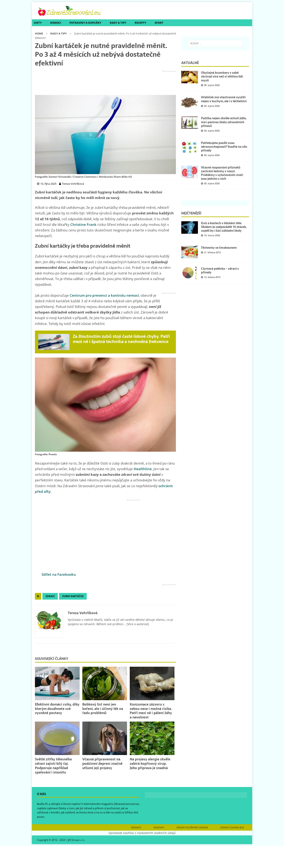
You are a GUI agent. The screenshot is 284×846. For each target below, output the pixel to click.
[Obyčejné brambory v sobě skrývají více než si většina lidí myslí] (189, 77)
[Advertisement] (105, 82)
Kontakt (159, 827)
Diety (38, 23)
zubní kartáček (73, 596)
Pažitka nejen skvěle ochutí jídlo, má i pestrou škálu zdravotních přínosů (223, 122)
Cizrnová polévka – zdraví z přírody (220, 270)
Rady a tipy (118, 23)
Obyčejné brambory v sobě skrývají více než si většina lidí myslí (222, 76)
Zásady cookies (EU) (232, 827)
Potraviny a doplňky (85, 23)
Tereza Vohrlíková (83, 613)
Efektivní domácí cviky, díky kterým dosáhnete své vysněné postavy (57, 709)
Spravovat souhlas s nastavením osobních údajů (142, 833)
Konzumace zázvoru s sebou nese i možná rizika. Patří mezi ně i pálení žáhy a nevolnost (151, 711)
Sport (159, 23)
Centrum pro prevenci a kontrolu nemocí (104, 295)
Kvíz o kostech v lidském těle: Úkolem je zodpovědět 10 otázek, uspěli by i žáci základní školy (224, 227)
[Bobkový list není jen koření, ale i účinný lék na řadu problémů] (104, 683)
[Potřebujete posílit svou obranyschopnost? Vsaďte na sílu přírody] (189, 147)
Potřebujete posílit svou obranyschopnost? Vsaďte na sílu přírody (224, 147)
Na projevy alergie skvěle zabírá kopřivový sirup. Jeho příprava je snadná (150, 763)
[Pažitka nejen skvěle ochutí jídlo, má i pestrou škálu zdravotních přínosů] (189, 122)
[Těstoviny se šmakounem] (189, 252)
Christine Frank (83, 224)
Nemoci (55, 23)
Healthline (143, 468)
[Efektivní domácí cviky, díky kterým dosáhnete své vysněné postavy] (57, 683)
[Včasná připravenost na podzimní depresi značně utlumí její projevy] (104, 738)
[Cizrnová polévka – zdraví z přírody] (189, 273)
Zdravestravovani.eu (126, 804)
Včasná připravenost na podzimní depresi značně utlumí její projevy (102, 763)
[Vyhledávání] (215, 43)
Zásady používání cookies (192, 827)
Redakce (136, 827)
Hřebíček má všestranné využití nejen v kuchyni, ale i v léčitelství (224, 99)
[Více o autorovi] (137, 624)
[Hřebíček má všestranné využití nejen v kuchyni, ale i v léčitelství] (189, 101)
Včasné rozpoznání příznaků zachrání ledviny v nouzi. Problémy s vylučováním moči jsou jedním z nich (222, 173)
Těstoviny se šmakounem (219, 247)
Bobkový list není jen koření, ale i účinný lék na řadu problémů (102, 709)
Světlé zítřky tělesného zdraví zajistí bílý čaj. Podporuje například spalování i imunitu (53, 765)
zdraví (50, 596)
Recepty (140, 23)
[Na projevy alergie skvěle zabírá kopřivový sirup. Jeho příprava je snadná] (152, 738)
